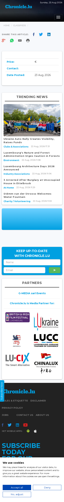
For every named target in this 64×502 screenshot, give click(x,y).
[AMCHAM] (17, 341)
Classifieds (19, 25)
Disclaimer (38, 400)
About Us (42, 414)
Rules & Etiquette (15, 400)
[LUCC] (46, 340)
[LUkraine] (46, 321)
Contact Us (24, 414)
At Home (9, 187)
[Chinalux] (46, 363)
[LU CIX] (17, 359)
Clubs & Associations (16, 146)
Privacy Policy (12, 407)
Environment (11, 160)
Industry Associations (17, 174)
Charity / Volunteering (17, 201)
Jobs (5, 414)
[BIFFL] (17, 317)
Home (7, 25)
